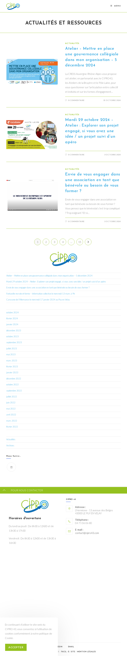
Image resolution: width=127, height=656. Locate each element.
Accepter (15, 647)
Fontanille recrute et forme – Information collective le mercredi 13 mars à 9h (40, 293)
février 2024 (12, 318)
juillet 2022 (11, 396)
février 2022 (12, 426)
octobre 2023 (12, 336)
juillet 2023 (11, 348)
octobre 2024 (12, 312)
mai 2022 (11, 408)
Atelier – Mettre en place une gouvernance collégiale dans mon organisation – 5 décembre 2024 (49, 275)
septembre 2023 (14, 342)
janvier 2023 (12, 372)
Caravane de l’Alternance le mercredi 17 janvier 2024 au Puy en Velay (38, 299)
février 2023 (12, 366)
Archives (10, 445)
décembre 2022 (13, 378)
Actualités (72, 43)
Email (71, 647)
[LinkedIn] (11, 467)
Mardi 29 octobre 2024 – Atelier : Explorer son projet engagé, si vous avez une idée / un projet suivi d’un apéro (92, 131)
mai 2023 (11, 354)
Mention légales (86, 652)
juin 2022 (10, 402)
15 (79, 241)
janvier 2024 (12, 324)
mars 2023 (11, 360)
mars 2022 (11, 420)
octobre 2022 (12, 384)
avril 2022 (11, 414)
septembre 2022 (14, 390)
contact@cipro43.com (87, 532)
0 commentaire (76, 100)
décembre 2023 (13, 330)
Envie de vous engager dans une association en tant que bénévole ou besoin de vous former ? (47, 287)
